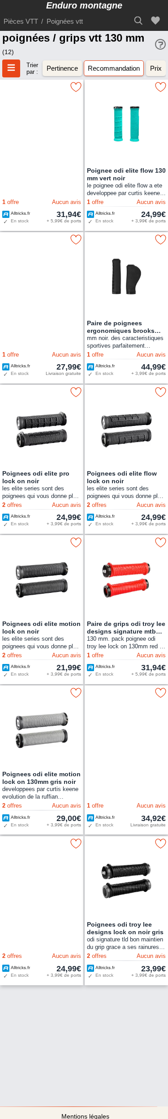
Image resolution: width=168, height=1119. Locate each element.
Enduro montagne (84, 5)
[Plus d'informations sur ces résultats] (160, 44)
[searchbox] (141, 20)
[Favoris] (157, 21)
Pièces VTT (21, 21)
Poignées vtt (65, 21)
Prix (156, 68)
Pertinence (62, 68)
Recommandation (114, 68)
